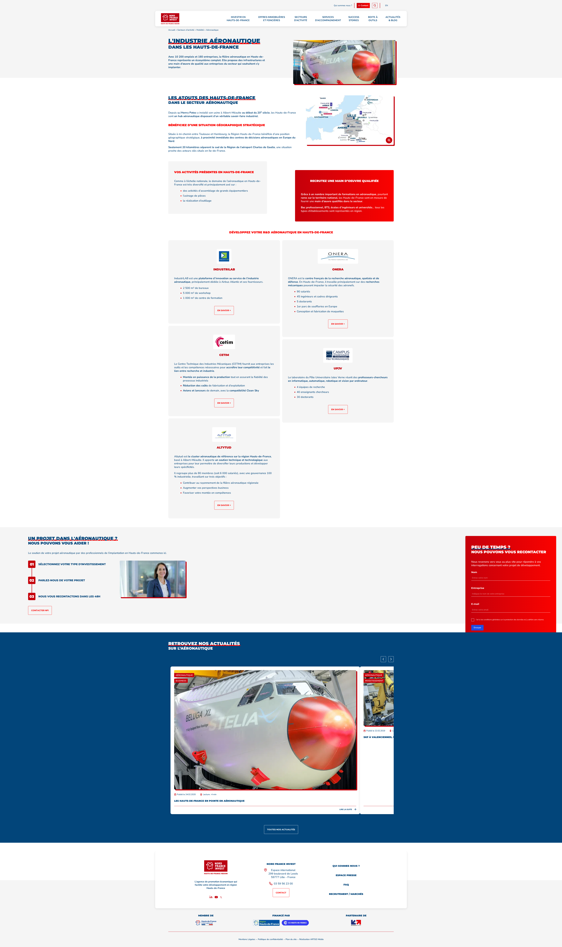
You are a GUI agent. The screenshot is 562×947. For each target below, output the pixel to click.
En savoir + (224, 310)
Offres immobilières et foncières (271, 19)
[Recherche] (375, 5)
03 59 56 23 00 (283, 883)
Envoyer (477, 627)
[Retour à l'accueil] (170, 18)
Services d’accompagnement (328, 19)
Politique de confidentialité (270, 939)
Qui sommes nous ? (343, 5)
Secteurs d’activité (300, 19)
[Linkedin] (211, 898)
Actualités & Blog (392, 19)
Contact (364, 5)
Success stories (353, 19)
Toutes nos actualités (281, 829)
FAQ (346, 884)
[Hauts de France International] (206, 923)
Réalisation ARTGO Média (311, 939)
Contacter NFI (40, 610)
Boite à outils (373, 19)
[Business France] (356, 923)
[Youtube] (216, 898)
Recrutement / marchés (346, 894)
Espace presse (346, 875)
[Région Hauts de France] (266, 923)
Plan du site (291, 939)
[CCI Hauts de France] (295, 922)
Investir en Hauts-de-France (238, 19)
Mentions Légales (247, 939)
